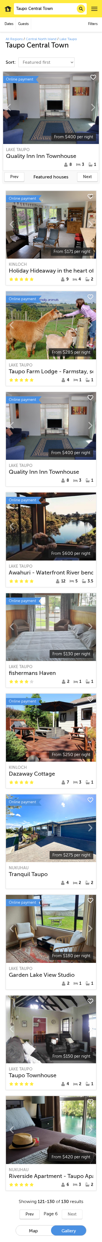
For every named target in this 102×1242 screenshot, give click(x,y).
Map (33, 1230)
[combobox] (50, 9)
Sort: (11, 62)
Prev (14, 177)
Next (87, 177)
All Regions (14, 39)
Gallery (68, 1230)
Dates (9, 24)
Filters (92, 24)
